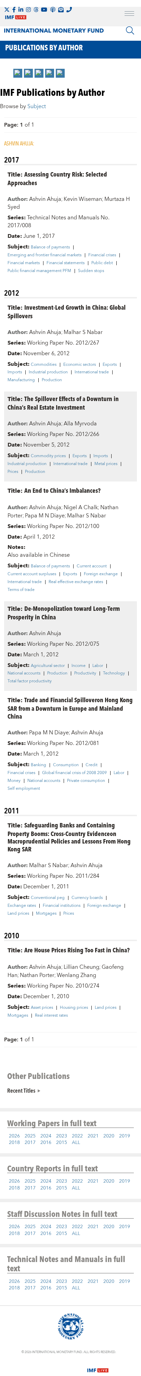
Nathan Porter (37, 975)
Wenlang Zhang (76, 975)
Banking (38, 765)
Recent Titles (21, 1090)
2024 (45, 1136)
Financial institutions (61, 906)
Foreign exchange (101, 574)
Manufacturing (21, 380)
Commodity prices (48, 456)
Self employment (24, 789)
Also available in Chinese (39, 555)
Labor (97, 666)
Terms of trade (21, 590)
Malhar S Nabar (83, 332)
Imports (15, 372)
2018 (14, 1143)
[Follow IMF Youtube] (44, 9)
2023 (61, 1136)
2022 (77, 1136)
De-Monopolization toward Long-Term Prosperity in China (64, 612)
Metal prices (105, 464)
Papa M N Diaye (45, 515)
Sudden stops (91, 271)
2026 (14, 1136)
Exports (110, 365)
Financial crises (102, 255)
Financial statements (66, 263)
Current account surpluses (32, 574)
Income (79, 666)
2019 (124, 1136)
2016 (45, 1143)
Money (14, 781)
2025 (30, 1136)
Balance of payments (50, 247)
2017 (30, 1143)
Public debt (102, 263)
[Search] (130, 30)
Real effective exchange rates (76, 582)
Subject (36, 106)
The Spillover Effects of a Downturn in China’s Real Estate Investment (63, 403)
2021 (93, 1136)
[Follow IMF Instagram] (28, 9)
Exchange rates (22, 906)
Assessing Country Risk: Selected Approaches (57, 178)
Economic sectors (79, 365)
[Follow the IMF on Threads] (36, 9)
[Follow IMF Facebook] (14, 9)
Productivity (85, 673)
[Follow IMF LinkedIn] (20, 9)
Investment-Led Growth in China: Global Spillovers (67, 311)
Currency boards (87, 898)
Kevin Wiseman (83, 199)
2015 (61, 1143)
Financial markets (24, 263)
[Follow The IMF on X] (7, 9)
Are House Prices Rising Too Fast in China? (77, 949)
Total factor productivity (30, 681)
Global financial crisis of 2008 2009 (74, 773)
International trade (92, 372)
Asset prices (42, 1008)
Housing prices (74, 1008)
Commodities (43, 365)
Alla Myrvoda (80, 423)
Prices (13, 472)
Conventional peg (48, 898)
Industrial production (48, 372)
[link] (17, 73)
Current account (92, 566)
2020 (108, 1136)
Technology (114, 673)
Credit (92, 765)
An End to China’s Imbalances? (62, 490)
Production (52, 380)
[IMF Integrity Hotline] (69, 9)
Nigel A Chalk (81, 507)
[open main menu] (129, 14)
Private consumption (86, 781)
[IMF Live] (98, 1366)
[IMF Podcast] (52, 9)
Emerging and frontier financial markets (44, 255)
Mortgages (46, 914)
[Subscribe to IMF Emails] (61, 9)
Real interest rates (51, 1016)
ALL (76, 1143)
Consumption (66, 765)
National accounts (24, 673)
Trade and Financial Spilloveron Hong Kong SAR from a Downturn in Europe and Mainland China (70, 708)
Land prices (18, 914)
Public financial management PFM (39, 271)
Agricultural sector (48, 666)
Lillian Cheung (81, 967)
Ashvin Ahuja (45, 199)
